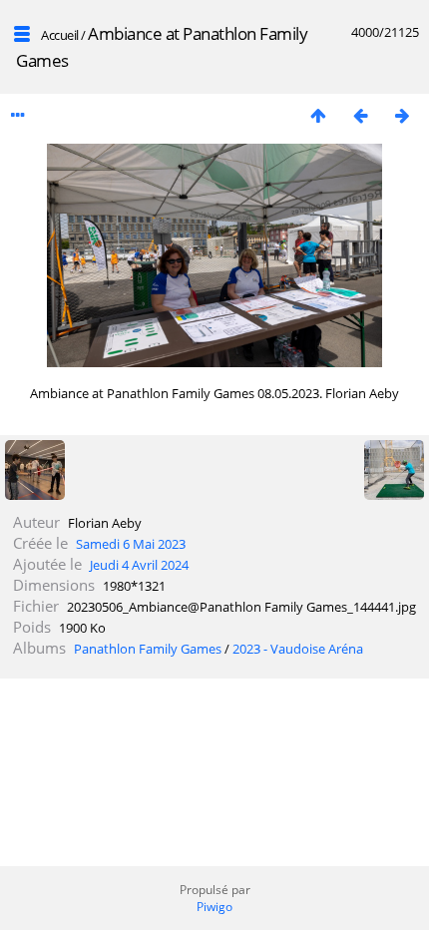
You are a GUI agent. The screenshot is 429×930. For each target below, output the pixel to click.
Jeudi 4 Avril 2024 (139, 565)
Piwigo (214, 906)
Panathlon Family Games (147, 649)
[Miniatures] (318, 115)
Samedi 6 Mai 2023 (131, 544)
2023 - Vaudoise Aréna (297, 649)
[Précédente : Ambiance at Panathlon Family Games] (360, 115)
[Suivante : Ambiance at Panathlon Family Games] (402, 115)
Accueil (60, 35)
